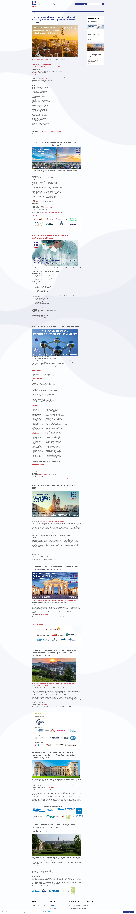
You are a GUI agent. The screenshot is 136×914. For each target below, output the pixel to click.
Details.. (90, 41)
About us (35, 10)
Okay (128, 912)
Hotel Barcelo (38, 307)
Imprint (51, 907)
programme (44, 865)
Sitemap (52, 905)
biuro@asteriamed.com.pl (48, 319)
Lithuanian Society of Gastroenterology (40, 59)
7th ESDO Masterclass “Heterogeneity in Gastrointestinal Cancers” (50, 236)
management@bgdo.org (48, 478)
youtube (46, 909)
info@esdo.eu (64, 135)
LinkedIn (41, 909)
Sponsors (97, 10)
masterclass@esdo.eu (39, 135)
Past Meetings (93, 21)
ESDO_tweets (36, 909)
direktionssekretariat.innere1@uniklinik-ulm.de (54, 212)
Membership (79, 10)
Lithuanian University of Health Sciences (67, 58)
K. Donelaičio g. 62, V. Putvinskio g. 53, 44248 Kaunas (51, 131)
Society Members (89, 10)
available (47, 64)
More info (47, 912)
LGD (33, 72)
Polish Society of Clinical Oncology (45, 532)
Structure (42, 10)
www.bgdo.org (65, 478)
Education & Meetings (52, 10)
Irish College (42, 860)
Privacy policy (53, 908)
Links (34, 12)
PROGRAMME (38, 464)
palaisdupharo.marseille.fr (49, 782)
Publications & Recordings (67, 10)
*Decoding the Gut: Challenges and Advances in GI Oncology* (48, 66)
